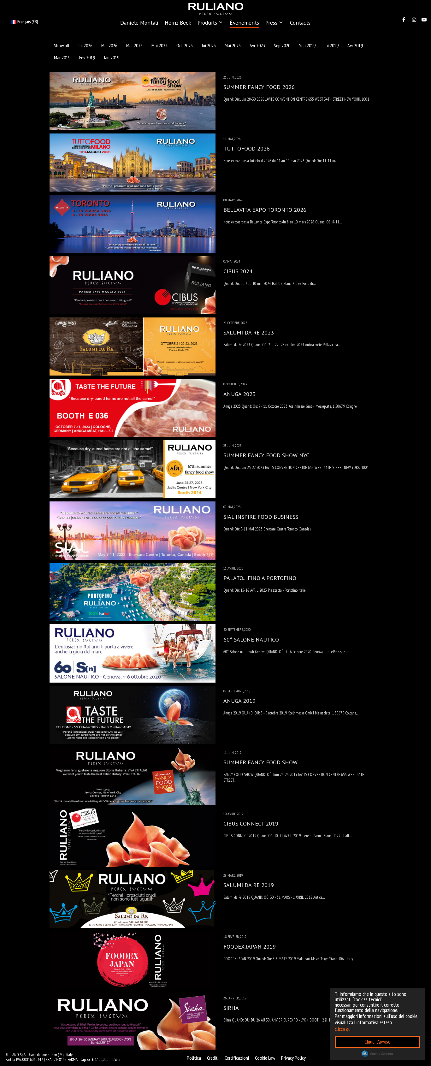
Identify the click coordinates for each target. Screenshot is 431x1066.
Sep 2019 (307, 45)
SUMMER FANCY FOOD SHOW (260, 762)
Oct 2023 (184, 45)
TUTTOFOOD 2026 (246, 148)
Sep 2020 (282, 45)
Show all (61, 45)
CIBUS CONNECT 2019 (250, 823)
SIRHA (231, 1007)
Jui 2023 (209, 45)
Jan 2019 (111, 57)
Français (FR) (27, 21)
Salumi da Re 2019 (248, 885)
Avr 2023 (257, 45)
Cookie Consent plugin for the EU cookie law (377, 1053)
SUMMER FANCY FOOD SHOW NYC (266, 455)
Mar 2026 (134, 45)
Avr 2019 (355, 45)
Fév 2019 (87, 57)
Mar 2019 (62, 57)
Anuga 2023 (239, 394)
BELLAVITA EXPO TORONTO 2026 (264, 209)
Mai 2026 (109, 45)
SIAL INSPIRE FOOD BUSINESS (260, 516)
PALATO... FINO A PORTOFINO (259, 578)
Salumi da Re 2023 (248, 332)
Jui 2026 (85, 45)
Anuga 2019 (239, 700)
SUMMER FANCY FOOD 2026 (259, 87)
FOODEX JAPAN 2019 (249, 946)
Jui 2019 (331, 45)
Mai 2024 (159, 45)
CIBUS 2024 (237, 271)
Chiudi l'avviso (377, 1041)
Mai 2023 (233, 45)
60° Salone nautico (251, 639)
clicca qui (343, 1029)
